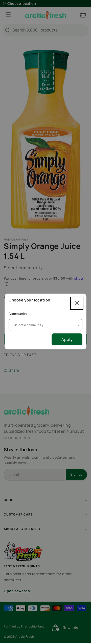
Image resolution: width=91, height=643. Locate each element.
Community (18, 313)
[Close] (76, 303)
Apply (67, 339)
